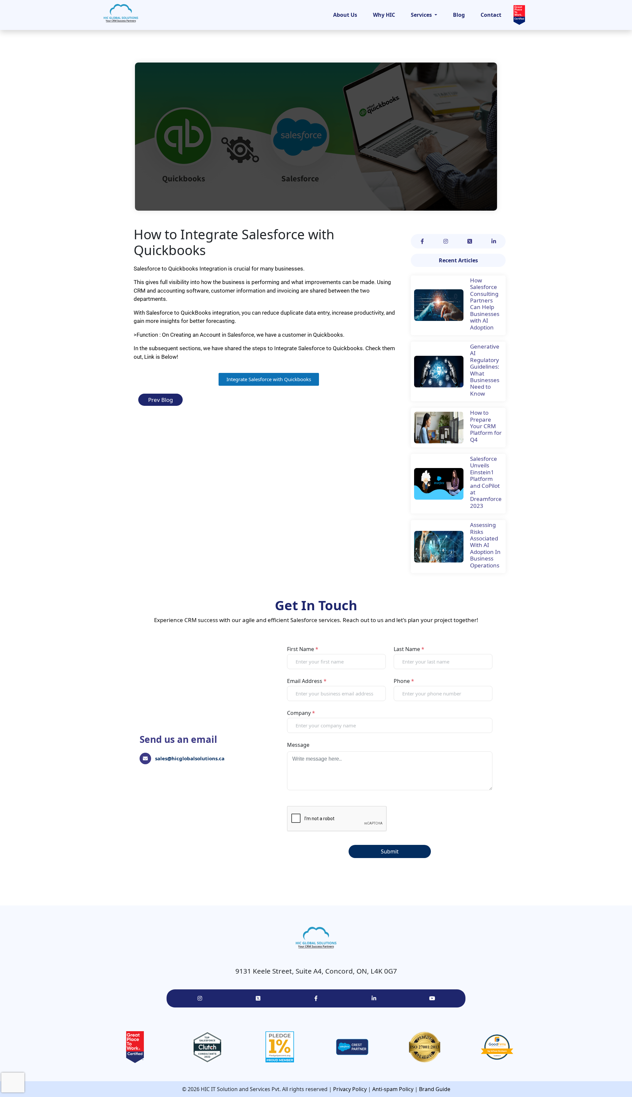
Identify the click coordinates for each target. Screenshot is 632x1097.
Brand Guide (434, 1089)
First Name (302, 649)
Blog (459, 14)
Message (298, 744)
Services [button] (422, 14)
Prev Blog (160, 400)
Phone (404, 681)
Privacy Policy (350, 1089)
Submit (390, 851)
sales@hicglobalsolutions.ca (189, 758)
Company (301, 713)
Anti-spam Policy (392, 1089)
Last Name (409, 649)
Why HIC (384, 14)
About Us (345, 14)
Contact (491, 14)
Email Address (307, 681)
